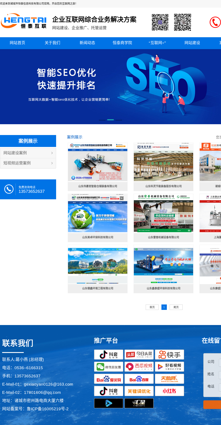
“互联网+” (157, 43)
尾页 (176, 307)
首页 (152, 307)
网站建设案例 (15, 153)
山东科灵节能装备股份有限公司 (163, 186)
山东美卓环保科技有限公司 (97, 237)
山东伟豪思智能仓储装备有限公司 (97, 186)
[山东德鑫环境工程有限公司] (97, 264)
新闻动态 (87, 43)
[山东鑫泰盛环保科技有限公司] (163, 264)
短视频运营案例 (17, 163)
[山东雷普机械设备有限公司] (163, 213)
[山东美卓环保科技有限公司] (97, 213)
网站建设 (192, 43)
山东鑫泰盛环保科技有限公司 (163, 288)
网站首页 (17, 43)
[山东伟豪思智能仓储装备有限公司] (97, 162)
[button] (102, 120)
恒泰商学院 (122, 43)
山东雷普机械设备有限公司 (163, 237)
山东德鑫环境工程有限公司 (97, 288)
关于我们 (52, 43)
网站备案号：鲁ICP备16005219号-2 (35, 409)
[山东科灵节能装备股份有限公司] (163, 162)
